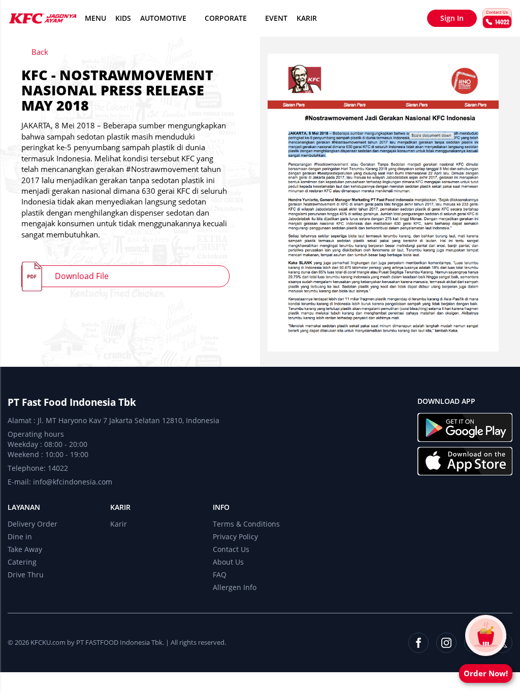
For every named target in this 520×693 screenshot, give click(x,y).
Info (221, 507)
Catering (22, 562)
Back (38, 52)
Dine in (20, 536)
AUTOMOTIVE (163, 18)
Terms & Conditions (246, 524)
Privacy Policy (235, 536)
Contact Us (231, 549)
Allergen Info (234, 587)
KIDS (123, 18)
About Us (228, 562)
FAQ (219, 574)
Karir (307, 18)
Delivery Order (32, 524)
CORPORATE (226, 18)
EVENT (276, 18)
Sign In (452, 18)
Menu (95, 18)
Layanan (24, 507)
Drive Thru (26, 574)
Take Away (25, 549)
